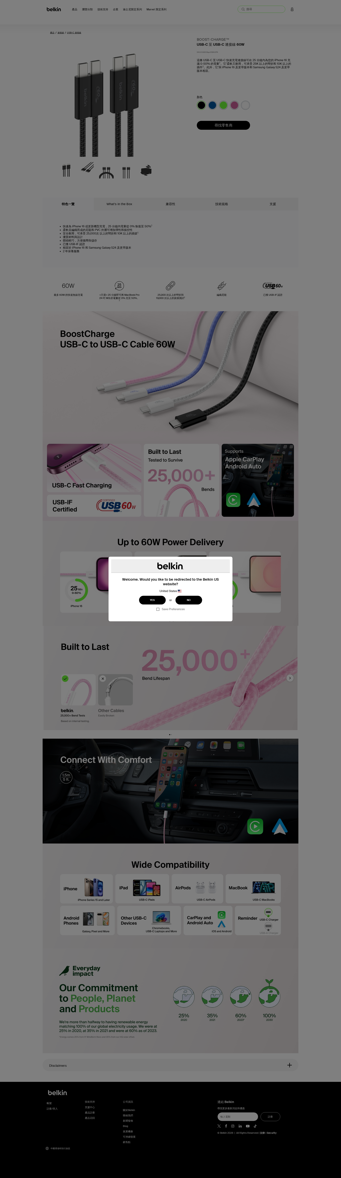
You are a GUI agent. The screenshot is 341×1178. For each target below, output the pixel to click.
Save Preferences (173, 609)
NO (189, 600)
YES (152, 600)
